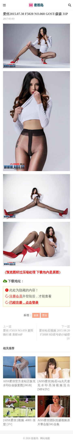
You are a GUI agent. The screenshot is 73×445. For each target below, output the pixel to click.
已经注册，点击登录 (24, 302)
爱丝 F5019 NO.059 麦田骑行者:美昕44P (18, 332)
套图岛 (36, 5)
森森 (36, 315)
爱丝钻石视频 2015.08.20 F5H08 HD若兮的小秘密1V (54, 334)
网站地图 (45, 438)
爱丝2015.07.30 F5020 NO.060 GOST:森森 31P (35, 14)
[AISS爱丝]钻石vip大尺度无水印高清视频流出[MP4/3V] (54, 385)
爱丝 (44, 315)
